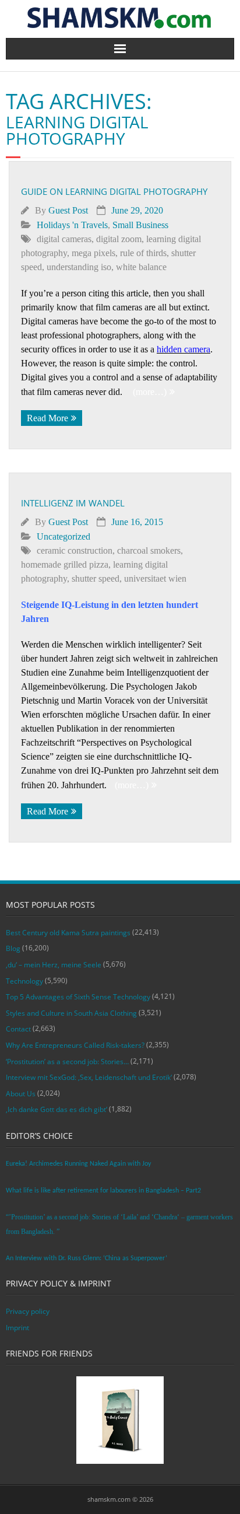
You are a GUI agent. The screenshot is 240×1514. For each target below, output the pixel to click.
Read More (47, 418)
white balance (141, 267)
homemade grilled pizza (64, 564)
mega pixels (93, 253)
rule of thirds (143, 253)
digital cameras (64, 239)
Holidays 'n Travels (72, 225)
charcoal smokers (149, 550)
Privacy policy (28, 1311)
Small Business (140, 225)
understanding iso (79, 267)
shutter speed (95, 578)
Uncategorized (63, 536)
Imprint (17, 1328)
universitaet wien (155, 578)
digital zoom (119, 239)
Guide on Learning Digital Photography (114, 191)
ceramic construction (74, 550)
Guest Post (68, 210)
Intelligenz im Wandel (73, 503)
